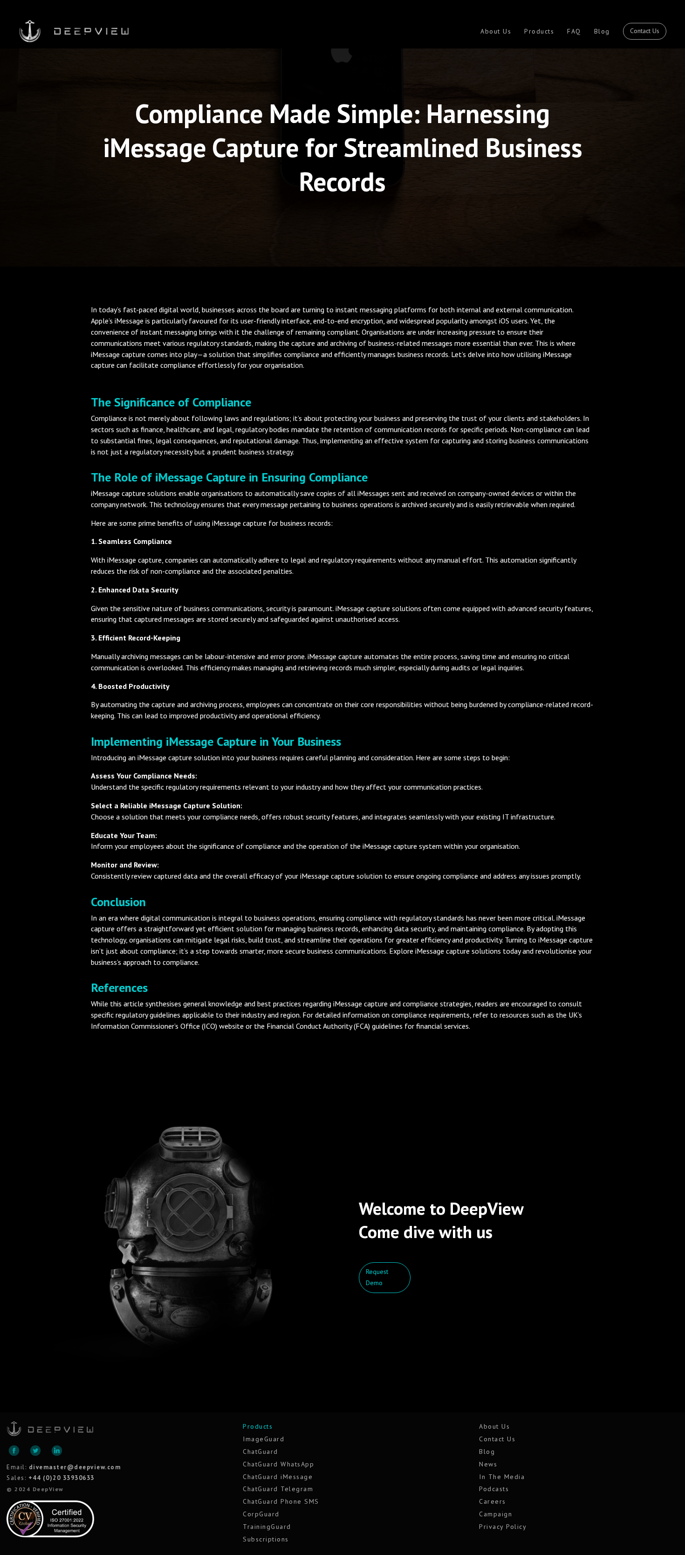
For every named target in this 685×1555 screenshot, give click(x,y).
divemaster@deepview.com (75, 1467)
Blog (602, 31)
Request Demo (377, 1277)
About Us (495, 31)
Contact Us (644, 31)
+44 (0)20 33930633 (61, 1478)
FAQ (574, 31)
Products (539, 31)
